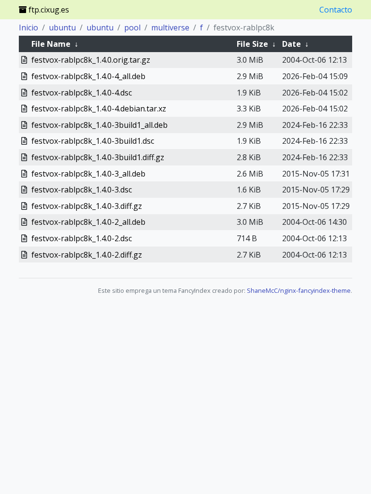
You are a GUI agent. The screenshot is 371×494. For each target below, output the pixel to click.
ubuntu (62, 27)
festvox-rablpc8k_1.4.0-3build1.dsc (92, 141)
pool (132, 27)
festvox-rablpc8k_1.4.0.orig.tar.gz (90, 60)
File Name (51, 44)
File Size (252, 44)
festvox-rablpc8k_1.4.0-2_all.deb (88, 222)
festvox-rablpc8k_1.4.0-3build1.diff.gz (97, 157)
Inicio (28, 27)
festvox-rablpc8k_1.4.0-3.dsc (81, 189)
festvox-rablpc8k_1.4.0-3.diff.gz (86, 206)
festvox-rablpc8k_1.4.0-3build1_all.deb (99, 125)
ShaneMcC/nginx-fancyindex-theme (299, 290)
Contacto (335, 9)
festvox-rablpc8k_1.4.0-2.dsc (81, 238)
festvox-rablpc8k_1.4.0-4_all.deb (88, 76)
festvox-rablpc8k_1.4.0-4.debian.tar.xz (98, 108)
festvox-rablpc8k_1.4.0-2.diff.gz (86, 254)
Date (291, 44)
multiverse (170, 27)
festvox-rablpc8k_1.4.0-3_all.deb (88, 173)
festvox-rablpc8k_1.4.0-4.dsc (81, 92)
